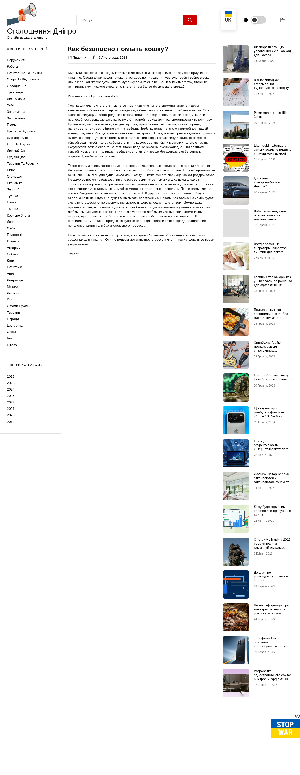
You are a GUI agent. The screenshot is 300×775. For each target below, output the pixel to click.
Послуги (13, 124)
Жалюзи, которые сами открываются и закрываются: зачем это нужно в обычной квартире (272, 481)
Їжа (9, 338)
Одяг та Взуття (18, 144)
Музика (12, 286)
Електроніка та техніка (24, 73)
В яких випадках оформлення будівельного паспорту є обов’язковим (272, 85)
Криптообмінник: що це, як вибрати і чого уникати (273, 377)
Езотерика (15, 325)
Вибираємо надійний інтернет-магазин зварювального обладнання (270, 217)
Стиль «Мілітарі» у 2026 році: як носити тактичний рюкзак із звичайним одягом (272, 545)
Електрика (15, 267)
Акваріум (14, 248)
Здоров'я (14, 189)
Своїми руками (18, 306)
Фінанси (13, 241)
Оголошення (16, 176)
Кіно (10, 299)
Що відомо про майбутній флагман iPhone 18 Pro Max (269, 412)
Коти (10, 260)
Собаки (12, 254)
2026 (11, 376)
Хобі (10, 105)
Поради (13, 319)
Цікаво (12, 345)
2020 (11, 415)
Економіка (14, 183)
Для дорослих (18, 138)
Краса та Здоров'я (21, 131)
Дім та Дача (16, 99)
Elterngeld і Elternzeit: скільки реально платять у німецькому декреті (272, 149)
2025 (11, 383)
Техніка (12, 209)
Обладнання (16, 86)
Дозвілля (13, 293)
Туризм (12, 196)
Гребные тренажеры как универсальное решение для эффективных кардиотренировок (273, 282)
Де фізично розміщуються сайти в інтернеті (271, 576)
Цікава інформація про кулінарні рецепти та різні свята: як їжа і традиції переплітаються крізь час (273, 613)
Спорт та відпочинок (23, 79)
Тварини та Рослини (22, 163)
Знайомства (16, 112)
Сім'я (11, 228)
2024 (11, 389)
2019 (11, 422)
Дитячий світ (17, 150)
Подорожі (14, 234)
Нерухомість (16, 60)
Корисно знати (18, 215)
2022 (11, 402)
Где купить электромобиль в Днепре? (267, 182)
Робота (12, 66)
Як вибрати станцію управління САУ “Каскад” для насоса (273, 51)
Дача (11, 222)
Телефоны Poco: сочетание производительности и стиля (271, 644)
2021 (11, 408)
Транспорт (15, 92)
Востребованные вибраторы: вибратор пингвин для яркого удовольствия (270, 250)
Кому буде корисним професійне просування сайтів (272, 511)
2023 (11, 396)
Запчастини (16, 118)
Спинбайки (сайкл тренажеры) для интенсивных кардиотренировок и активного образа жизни (272, 350)
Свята (11, 332)
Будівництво (16, 157)
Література (15, 280)
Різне (11, 170)
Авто (10, 273)
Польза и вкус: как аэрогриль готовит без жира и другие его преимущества (271, 315)
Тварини (13, 312)
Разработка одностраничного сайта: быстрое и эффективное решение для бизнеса (273, 676)
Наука (11, 202)
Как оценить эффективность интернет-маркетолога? (272, 445)
